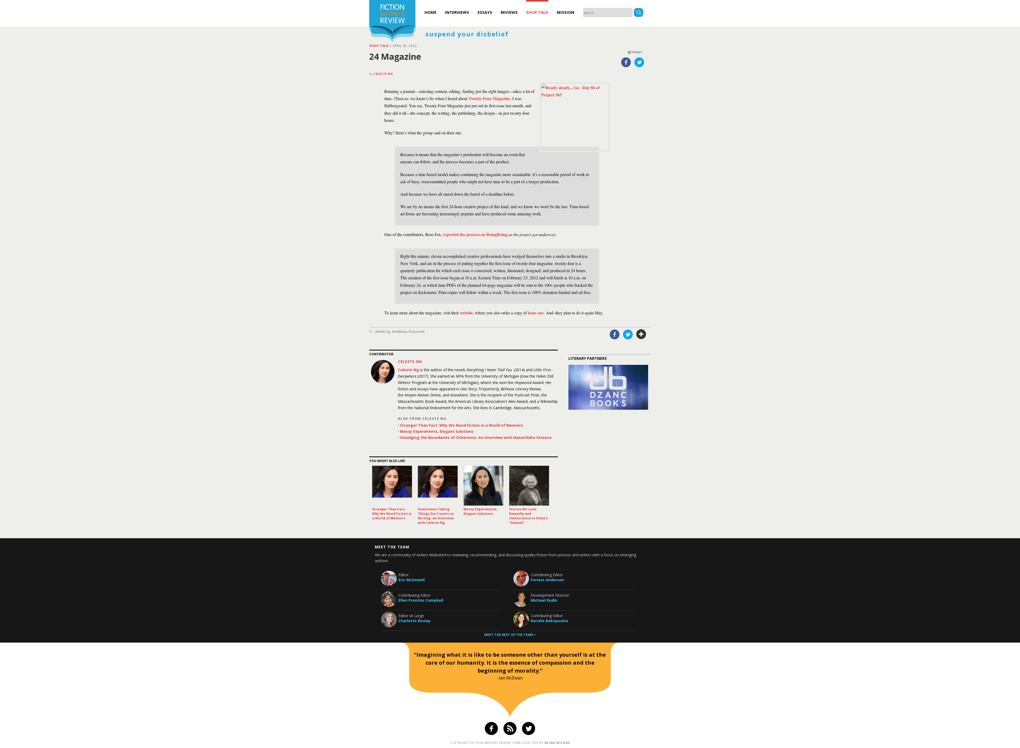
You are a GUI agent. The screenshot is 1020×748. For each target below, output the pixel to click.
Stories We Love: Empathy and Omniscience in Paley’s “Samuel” (528, 516)
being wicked (557, 743)
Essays (485, 12)
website (466, 313)
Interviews (457, 12)
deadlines (399, 331)
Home (430, 12)
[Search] (638, 13)
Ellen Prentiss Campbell (420, 600)
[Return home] (392, 22)
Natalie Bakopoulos (549, 620)
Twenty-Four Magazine (489, 98)
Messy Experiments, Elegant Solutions (436, 431)
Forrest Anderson (547, 579)
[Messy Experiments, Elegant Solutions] (483, 486)
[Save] (641, 334)
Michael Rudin (544, 600)
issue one (536, 313)
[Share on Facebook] (626, 62)
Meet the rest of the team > (510, 634)
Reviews (509, 12)
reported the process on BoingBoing (476, 234)
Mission (565, 12)
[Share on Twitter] (639, 62)
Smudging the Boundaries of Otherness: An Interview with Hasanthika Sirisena (475, 437)
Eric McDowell (411, 579)
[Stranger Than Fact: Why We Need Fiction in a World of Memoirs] (392, 486)
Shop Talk (537, 12)
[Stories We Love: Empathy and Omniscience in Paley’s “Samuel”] (529, 486)
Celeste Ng (383, 74)
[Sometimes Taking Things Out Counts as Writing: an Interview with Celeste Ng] (438, 486)
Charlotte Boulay (414, 620)
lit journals (416, 331)
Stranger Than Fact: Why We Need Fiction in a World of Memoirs (461, 425)
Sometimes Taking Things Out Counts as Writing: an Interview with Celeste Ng (436, 516)
